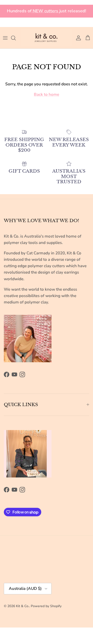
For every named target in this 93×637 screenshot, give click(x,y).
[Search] (15, 38)
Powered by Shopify (46, 606)
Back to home (46, 94)
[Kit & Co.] (46, 37)
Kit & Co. (22, 606)
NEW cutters (45, 11)
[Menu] (5, 38)
